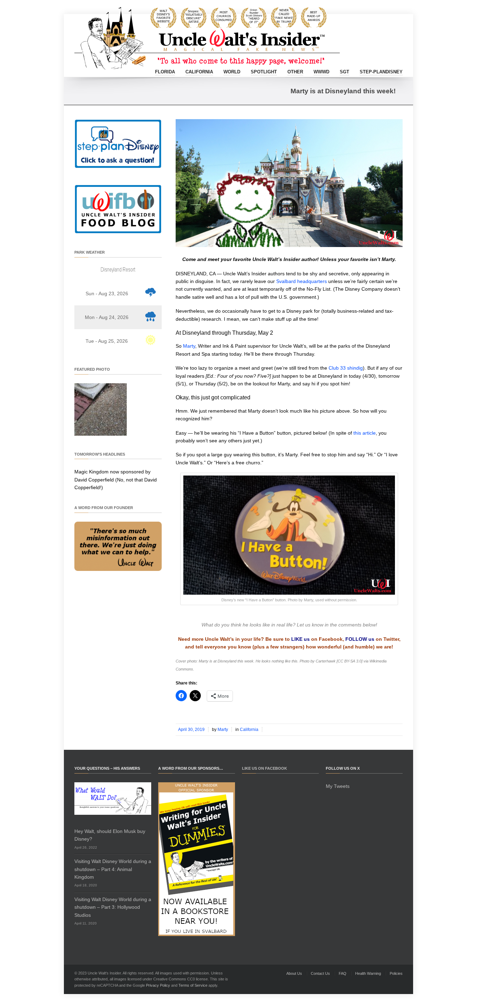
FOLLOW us (359, 639)
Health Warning (368, 973)
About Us (294, 973)
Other (295, 71)
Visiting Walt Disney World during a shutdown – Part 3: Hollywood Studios (112, 907)
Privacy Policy (158, 985)
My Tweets (338, 786)
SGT (344, 71)
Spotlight (264, 71)
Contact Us (320, 973)
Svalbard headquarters (301, 281)
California (199, 71)
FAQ (342, 973)
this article (364, 433)
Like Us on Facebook (264, 768)
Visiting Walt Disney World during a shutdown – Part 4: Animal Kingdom (112, 869)
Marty (189, 346)
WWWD (321, 71)
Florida (165, 71)
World (231, 71)
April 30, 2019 (191, 729)
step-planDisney (381, 71)
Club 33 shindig (346, 368)
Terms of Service (192, 985)
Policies (396, 973)
